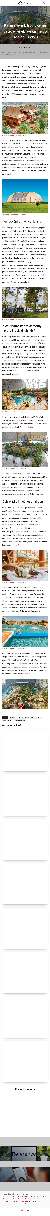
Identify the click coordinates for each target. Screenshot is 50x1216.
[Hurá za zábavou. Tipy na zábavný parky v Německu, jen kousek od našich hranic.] (25, 1061)
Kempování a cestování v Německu (13, 52)
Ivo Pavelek (27, 47)
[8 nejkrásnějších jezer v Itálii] (25, 1017)
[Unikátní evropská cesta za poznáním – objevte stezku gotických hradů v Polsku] (25, 839)
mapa (15, 147)
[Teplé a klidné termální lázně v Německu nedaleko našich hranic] (25, 750)
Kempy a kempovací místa (26, 717)
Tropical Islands (26, 427)
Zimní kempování (20, 720)
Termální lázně (7, 720)
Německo (39, 717)
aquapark (12, 717)
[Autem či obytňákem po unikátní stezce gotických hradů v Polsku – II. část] (25, 795)
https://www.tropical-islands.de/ (16, 135)
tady (13, 275)
